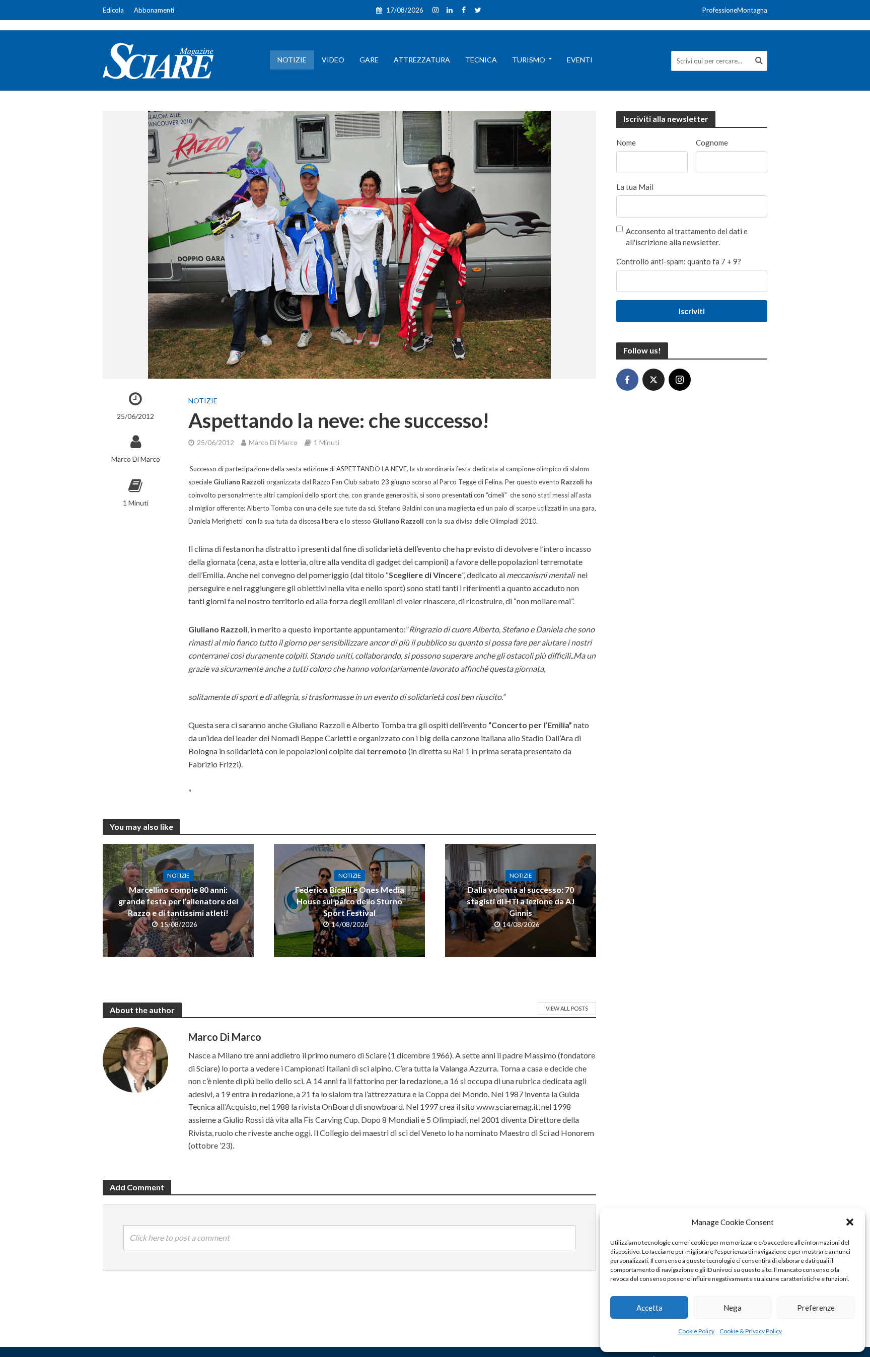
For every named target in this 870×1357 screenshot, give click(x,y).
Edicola (113, 10)
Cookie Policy (696, 1331)
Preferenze (816, 1307)
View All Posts (567, 1008)
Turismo (528, 59)
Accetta (649, 1307)
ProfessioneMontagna (734, 10)
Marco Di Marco (135, 459)
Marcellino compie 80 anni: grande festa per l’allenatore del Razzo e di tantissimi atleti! (178, 901)
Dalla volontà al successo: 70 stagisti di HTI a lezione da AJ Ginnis (520, 901)
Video (333, 59)
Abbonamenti (154, 10)
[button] (850, 1222)
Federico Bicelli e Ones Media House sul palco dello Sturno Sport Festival (349, 901)
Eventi (580, 59)
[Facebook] (627, 380)
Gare (369, 59)
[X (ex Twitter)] (653, 380)
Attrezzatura (422, 59)
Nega (732, 1307)
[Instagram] (680, 380)
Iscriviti (692, 311)
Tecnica (481, 59)
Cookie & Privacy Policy (750, 1331)
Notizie (292, 59)
